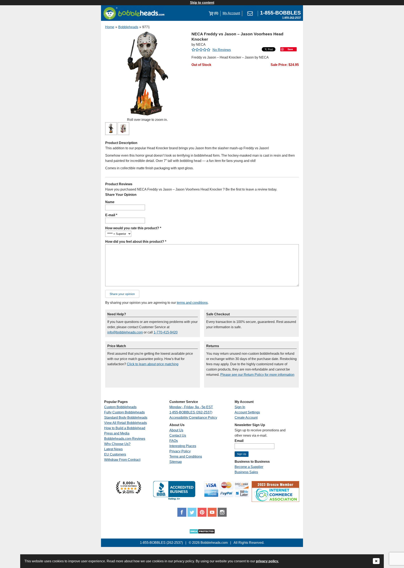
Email (239, 441)
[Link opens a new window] (128, 492)
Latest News (113, 449)
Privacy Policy (180, 451)
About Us (176, 430)
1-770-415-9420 (166, 332)
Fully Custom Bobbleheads (124, 412)
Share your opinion (122, 294)
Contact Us (177, 435)
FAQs (173, 441)
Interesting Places (182, 446)
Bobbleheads (128, 27)
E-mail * (111, 215)
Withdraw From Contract (122, 459)
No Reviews (222, 50)
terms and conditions (192, 302)
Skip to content (202, 2)
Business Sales (246, 472)
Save (290, 49)
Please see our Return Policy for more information (257, 374)
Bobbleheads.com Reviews (124, 438)
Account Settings (247, 412)
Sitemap (175, 462)
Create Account (246, 417)
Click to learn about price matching (152, 364)
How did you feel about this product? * (135, 241)
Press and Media (116, 433)
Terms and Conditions (185, 456)
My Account (231, 13)
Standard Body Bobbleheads (125, 417)
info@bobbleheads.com (125, 332)
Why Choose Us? (117, 444)
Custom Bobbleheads (120, 407)
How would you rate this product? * (133, 228)
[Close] (376, 561)
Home (109, 27)
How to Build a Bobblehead (124, 428)
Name (109, 202)
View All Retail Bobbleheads (125, 423)
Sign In (240, 407)
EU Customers (115, 454)
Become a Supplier (249, 467)
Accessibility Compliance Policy (193, 417)
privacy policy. (267, 561)
